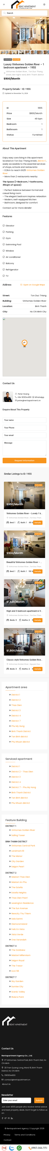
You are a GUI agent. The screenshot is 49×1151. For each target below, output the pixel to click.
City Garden (17, 861)
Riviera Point (17, 996)
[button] (24, 343)
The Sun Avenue (19, 908)
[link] (24, 495)
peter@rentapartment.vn (29, 400)
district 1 (42, 160)
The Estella (17, 887)
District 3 (16, 710)
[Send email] (4, 1147)
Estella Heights (18, 892)
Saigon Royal (17, 960)
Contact (7, 1140)
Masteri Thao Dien (20, 876)
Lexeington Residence (22, 903)
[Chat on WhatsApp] (19, 1147)
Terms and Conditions (25, 1134)
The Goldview (18, 950)
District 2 (16, 699)
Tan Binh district (19, 736)
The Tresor (17, 965)
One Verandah (18, 939)
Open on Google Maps (34, 284)
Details (37, 522)
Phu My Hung (17, 726)
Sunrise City (17, 986)
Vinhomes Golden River (23, 830)
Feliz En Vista (17, 929)
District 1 (15, 694)
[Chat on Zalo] (11, 1147)
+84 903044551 (24, 397)
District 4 (16, 715)
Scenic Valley (18, 991)
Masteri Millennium (20, 955)
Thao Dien (16, 705)
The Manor (16, 856)
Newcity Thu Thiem (21, 913)
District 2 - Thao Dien (22, 771)
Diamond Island (19, 924)
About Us (6, 1084)
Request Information (24, 460)
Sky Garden (17, 981)
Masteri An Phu (19, 882)
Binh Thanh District (21, 731)
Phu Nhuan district (20, 741)
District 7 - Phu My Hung (23, 787)
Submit (39, 1100)
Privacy (7, 1134)
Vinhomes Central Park (23, 845)
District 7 (16, 720)
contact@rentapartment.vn (17, 1079)
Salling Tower (18, 835)
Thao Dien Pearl (19, 897)
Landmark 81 (17, 850)
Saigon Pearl (17, 866)
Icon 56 (15, 970)
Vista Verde (17, 934)
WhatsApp (39, 397)
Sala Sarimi (16, 918)
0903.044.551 (39, 1148)
